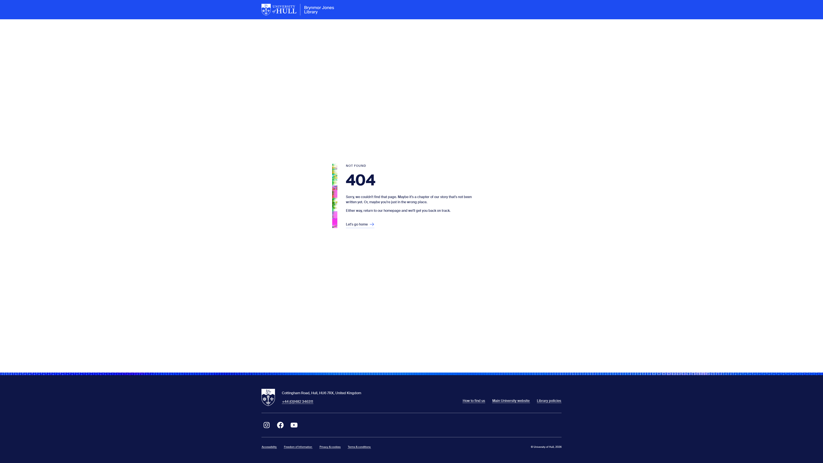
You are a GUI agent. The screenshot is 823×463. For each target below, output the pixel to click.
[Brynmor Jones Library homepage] (297, 10)
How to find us (474, 400)
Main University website (511, 400)
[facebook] (280, 425)
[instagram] (266, 425)
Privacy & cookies (330, 447)
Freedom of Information (298, 447)
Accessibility (269, 447)
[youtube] (294, 425)
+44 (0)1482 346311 (297, 401)
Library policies (549, 400)
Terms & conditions (359, 447)
